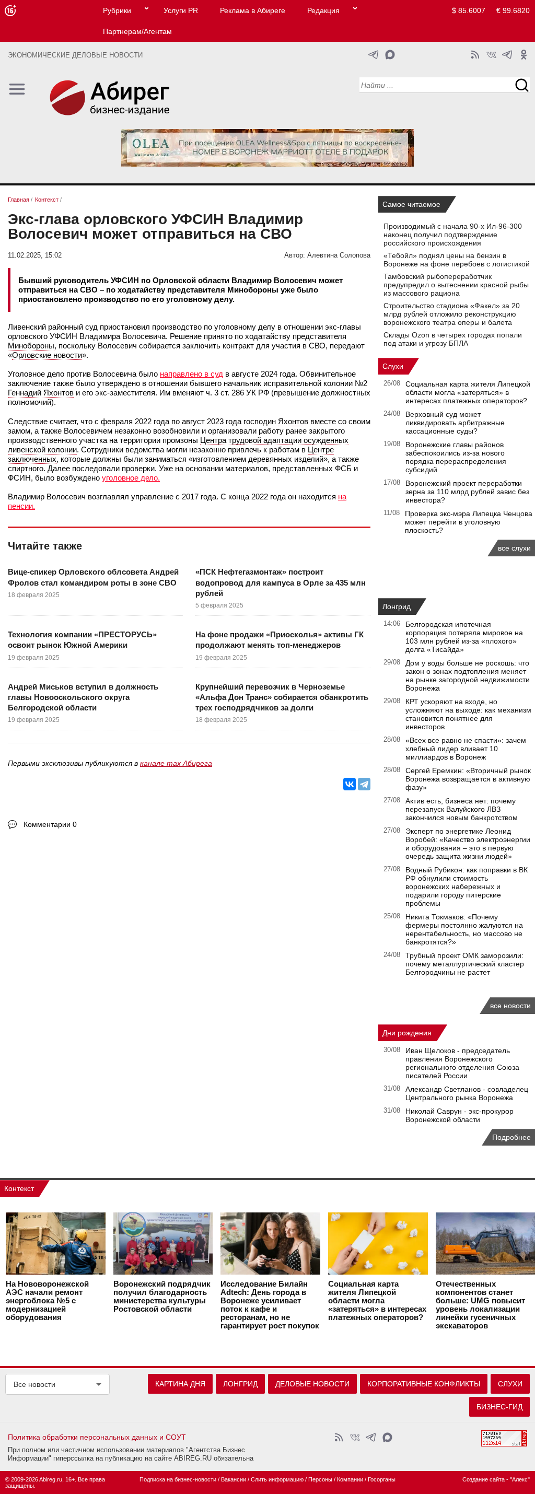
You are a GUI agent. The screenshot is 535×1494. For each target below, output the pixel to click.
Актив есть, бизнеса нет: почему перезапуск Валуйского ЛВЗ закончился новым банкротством (461, 809)
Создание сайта (483, 1479)
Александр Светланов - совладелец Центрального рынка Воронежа (466, 1093)
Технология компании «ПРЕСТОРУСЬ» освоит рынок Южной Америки (82, 639)
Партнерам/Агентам (137, 31)
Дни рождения (407, 1033)
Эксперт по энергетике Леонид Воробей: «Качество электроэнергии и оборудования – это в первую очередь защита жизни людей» (467, 843)
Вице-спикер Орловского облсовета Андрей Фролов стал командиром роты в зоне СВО (93, 577)
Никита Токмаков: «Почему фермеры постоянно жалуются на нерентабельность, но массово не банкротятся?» (464, 929)
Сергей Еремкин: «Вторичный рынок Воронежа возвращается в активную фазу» (468, 778)
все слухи (514, 548)
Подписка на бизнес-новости (177, 1479)
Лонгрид (396, 606)
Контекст (19, 1188)
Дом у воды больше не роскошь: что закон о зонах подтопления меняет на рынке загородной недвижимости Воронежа (467, 675)
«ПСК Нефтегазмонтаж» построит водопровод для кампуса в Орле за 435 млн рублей (280, 582)
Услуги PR (181, 10)
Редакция (323, 10)
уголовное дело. (131, 477)
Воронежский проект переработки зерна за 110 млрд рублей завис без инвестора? (467, 491)
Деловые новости (312, 1384)
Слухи (392, 366)
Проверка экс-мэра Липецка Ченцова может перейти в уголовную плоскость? (468, 521)
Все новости (34, 1384)
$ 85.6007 (468, 10)
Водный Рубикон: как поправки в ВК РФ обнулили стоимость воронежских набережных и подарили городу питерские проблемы (466, 886)
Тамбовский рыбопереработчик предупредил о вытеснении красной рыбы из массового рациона (456, 284)
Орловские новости (47, 355)
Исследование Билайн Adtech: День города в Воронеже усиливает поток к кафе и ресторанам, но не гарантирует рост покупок (269, 1305)
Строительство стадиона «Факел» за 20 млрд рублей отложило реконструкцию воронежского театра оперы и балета (451, 313)
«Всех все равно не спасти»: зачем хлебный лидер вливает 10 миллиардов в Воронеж (465, 748)
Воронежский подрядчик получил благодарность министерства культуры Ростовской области (162, 1296)
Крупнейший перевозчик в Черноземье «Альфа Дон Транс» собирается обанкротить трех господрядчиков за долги (281, 697)
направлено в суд (191, 373)
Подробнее (511, 1137)
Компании (350, 1479)
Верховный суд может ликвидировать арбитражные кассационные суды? (455, 422)
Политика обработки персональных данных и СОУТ (97, 1437)
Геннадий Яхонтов (41, 392)
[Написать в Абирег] (390, 55)
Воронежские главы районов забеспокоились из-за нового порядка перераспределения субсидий (455, 457)
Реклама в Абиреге (252, 10)
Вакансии (233, 1479)
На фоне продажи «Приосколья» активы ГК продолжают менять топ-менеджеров (279, 639)
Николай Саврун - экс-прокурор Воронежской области (459, 1115)
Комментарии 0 (50, 824)
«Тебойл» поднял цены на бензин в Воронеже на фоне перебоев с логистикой (456, 259)
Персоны (320, 1479)
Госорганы (382, 1479)
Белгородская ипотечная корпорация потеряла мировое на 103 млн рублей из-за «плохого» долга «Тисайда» (464, 636)
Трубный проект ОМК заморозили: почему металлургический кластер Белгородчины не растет (464, 963)
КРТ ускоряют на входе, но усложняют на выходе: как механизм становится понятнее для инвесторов (468, 714)
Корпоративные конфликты (423, 1384)
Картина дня (180, 1384)
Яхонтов (293, 421)
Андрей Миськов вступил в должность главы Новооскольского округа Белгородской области (83, 697)
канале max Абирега (176, 763)
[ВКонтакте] (349, 784)
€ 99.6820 (513, 10)
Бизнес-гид (499, 1407)
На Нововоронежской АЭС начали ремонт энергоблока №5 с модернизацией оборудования (47, 1301)
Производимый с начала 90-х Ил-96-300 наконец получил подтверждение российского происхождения (452, 234)
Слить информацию (277, 1479)
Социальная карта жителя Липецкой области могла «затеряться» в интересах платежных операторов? (467, 392)
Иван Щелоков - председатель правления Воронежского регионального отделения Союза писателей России (462, 1063)
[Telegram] (364, 784)
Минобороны (31, 345)
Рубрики (117, 10)
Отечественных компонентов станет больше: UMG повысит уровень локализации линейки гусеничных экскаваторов (480, 1305)
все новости (510, 1005)
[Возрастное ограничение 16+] (10, 11)
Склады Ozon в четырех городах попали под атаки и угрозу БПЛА (452, 339)
